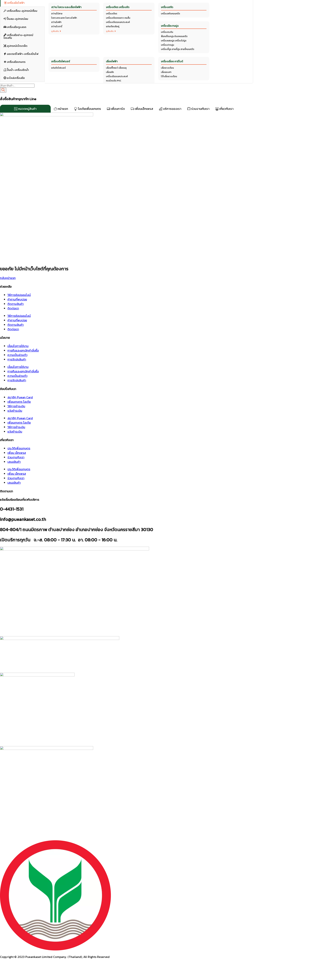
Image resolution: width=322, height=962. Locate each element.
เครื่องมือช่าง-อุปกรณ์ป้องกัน (18, 35)
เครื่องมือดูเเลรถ (16, 26)
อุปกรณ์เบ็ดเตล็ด (16, 45)
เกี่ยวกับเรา (226, 108)
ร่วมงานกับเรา (199, 108)
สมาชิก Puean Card (20, 397)
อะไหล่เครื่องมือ (15, 77)
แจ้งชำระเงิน (14, 410)
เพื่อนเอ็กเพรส (143, 108)
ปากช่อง (51, 5)
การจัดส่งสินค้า (16, 359)
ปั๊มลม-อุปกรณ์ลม (17, 18)
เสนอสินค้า (14, 461)
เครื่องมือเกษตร (16, 61)
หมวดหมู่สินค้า (27, 108)
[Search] (3, 90)
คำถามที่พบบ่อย (17, 299)
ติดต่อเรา (13, 308)
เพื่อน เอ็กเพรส (16, 453)
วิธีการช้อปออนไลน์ (19, 295)
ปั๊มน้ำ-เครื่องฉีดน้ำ (17, 69)
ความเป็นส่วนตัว (17, 355)
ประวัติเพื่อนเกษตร (18, 448)
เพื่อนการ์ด (117, 108)
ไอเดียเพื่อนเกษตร (89, 108)
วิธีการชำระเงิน (16, 406)
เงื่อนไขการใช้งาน (18, 346)
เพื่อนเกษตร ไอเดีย (19, 401)
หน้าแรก (62, 108)
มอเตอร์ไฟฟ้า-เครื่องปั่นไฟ (22, 53)
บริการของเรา (171, 108)
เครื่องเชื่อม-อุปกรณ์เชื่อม (21, 10)
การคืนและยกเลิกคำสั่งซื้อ (23, 350)
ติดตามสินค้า (15, 304)
